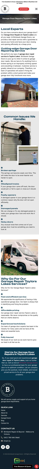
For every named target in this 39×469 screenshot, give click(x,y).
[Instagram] (8, 447)
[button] (36, 9)
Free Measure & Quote (22, 466)
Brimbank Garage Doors (28, 363)
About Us (4, 413)
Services (4, 415)
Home (3, 410)
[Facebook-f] (3, 447)
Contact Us (5, 423)
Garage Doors (6, 418)
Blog (2, 421)
